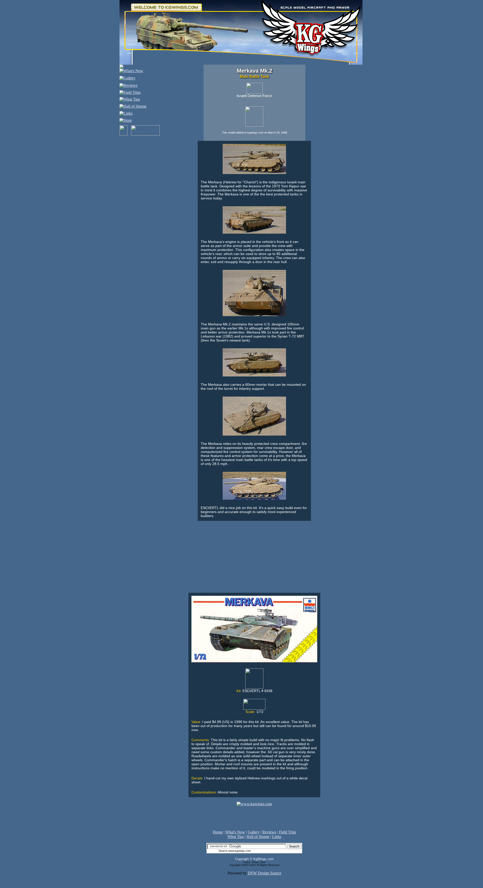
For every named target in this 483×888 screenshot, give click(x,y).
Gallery (254, 832)
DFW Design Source (264, 873)
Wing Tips (235, 836)
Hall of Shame (258, 836)
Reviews (269, 832)
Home (218, 832)
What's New (235, 832)
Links (276, 836)
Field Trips (287, 832)
